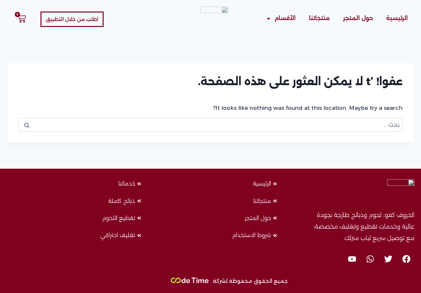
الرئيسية (397, 18)
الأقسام (285, 18)
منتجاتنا (319, 18)
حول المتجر (358, 18)
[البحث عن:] (210, 124)
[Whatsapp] (370, 259)
